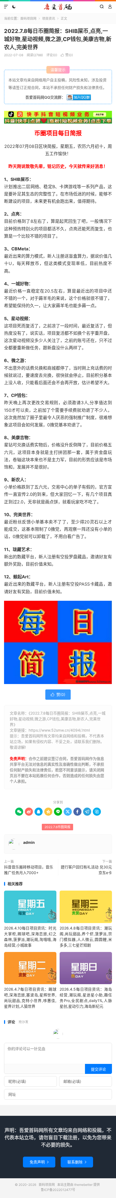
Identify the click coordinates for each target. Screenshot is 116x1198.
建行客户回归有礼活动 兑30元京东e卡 (86, 870)
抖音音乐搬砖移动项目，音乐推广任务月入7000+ (28, 870)
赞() (67, 55)
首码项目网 (58, 7)
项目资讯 (48, 18)
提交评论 (98, 1069)
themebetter (83, 1185)
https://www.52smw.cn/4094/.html (59, 730)
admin (29, 842)
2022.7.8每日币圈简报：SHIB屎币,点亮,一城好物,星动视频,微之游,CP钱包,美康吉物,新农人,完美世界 (57, 39)
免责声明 (39, 1162)
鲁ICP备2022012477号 (58, 1190)
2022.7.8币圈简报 (57, 827)
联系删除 (76, 1162)
